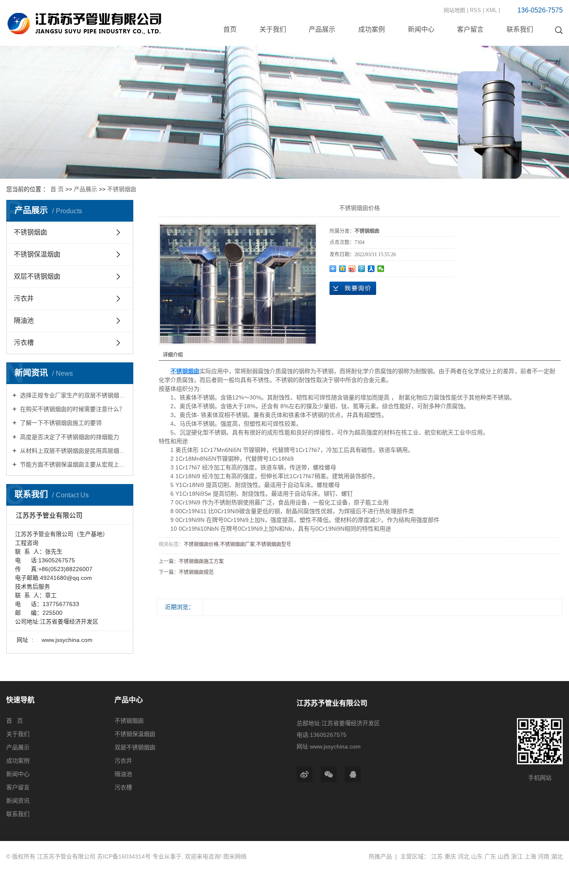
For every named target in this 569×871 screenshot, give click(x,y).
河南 (543, 856)
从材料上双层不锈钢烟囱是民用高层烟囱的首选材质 (72, 450)
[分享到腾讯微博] (361, 268)
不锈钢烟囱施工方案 (201, 561)
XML (491, 10)
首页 (230, 29)
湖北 (557, 856)
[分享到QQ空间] (342, 268)
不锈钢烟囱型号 (273, 544)
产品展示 (322, 29)
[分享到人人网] (371, 268)
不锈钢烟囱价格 (201, 544)
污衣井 (24, 298)
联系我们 (520, 29)
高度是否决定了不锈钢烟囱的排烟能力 (68, 437)
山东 (477, 856)
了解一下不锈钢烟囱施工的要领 (60, 422)
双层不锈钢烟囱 (37, 276)
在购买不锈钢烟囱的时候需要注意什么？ (71, 409)
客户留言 (470, 29)
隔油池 (24, 320)
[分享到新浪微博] (352, 268)
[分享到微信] (380, 268)
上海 (530, 856)
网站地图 (454, 10)
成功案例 (371, 29)
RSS (475, 10)
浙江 (517, 856)
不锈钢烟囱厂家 (237, 544)
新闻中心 (421, 29)
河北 (463, 856)
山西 (503, 856)
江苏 (437, 856)
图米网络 (235, 856)
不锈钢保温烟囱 (37, 254)
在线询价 (352, 288)
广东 (490, 856)
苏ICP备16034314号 (124, 856)
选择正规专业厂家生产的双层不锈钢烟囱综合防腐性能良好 (72, 395)
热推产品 (380, 856)
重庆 (450, 856)
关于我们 (273, 29)
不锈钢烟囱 (121, 189)
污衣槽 (24, 342)
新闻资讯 (18, 800)
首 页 (57, 189)
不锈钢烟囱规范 (196, 572)
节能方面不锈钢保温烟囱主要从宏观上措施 (72, 464)
